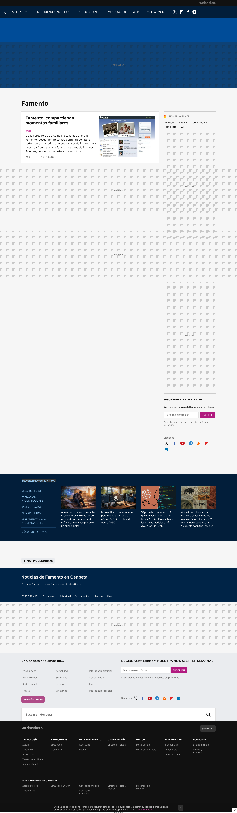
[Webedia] (207, 3)
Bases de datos (31, 506)
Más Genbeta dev (32, 531)
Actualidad (65, 596)
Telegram (194, 12)
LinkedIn (166, 449)
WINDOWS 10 (117, 12)
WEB (136, 12)
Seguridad (61, 677)
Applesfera (28, 754)
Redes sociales (83, 596)
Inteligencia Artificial (100, 690)
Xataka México (30, 785)
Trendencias (171, 744)
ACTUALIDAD (20, 12)
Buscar (208, 714)
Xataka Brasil (29, 790)
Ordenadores (200, 122)
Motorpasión (143, 744)
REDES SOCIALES (89, 12)
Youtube (182, 442)
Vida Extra (56, 749)
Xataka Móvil (29, 749)
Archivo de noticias (40, 560)
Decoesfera (171, 749)
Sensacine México (89, 785)
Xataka (25, 744)
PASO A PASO (155, 12)
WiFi (183, 126)
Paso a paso (48, 596)
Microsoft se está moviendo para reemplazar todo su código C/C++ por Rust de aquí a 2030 (117, 517)
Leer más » (74, 151)
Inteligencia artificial (100, 670)
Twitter (175, 12)
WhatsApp (61, 690)
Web (28, 131)
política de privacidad (167, 677)
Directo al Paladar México (117, 787)
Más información (144, 809)
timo (109, 596)
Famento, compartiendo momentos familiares (50, 120)
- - (35, 157)
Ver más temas (33, 699)
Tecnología (170, 126)
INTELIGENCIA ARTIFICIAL (53, 12)
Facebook (188, 12)
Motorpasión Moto (146, 749)
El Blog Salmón (201, 744)
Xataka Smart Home (33, 759)
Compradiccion (173, 754)
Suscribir (207, 414)
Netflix (26, 690)
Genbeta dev (38, 480)
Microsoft (169, 122)
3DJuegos (56, 744)
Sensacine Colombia (84, 792)
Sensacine (84, 744)
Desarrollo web (32, 490)
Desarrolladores (33, 513)
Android (183, 122)
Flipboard (181, 12)
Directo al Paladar (117, 744)
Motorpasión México (143, 787)
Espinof (83, 749)
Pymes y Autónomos (199, 751)
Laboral (99, 596)
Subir (205, 728)
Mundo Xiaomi (30, 764)
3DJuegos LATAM (60, 785)
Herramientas (29, 677)
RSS (198, 442)
